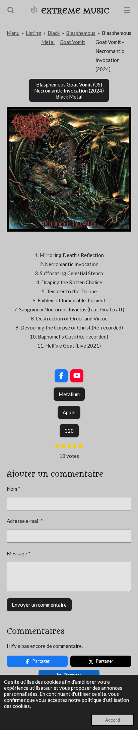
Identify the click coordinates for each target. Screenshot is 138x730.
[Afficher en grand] (69, 169)
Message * (18, 553)
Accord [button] (112, 720)
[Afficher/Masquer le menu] (127, 10)
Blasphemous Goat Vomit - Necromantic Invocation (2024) (113, 51)
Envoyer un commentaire (39, 605)
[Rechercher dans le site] (10, 10)
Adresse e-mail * (25, 521)
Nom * (13, 489)
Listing (33, 33)
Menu (13, 33)
